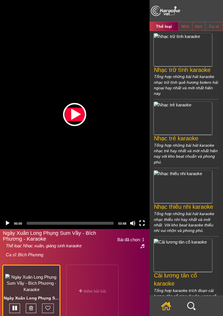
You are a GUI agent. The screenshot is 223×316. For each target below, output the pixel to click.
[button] (74, 114)
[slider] (70, 223)
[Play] (7, 223)
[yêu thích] (48, 308)
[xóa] (31, 308)
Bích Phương (30, 254)
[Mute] (133, 223)
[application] (75, 114)
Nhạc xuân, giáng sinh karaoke (52, 245)
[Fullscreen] (142, 223)
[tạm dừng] (14, 308)
